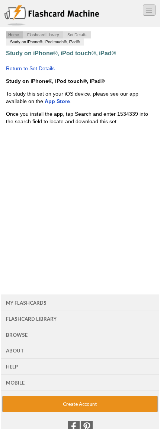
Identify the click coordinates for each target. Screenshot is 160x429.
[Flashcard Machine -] (51, 15)
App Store (57, 101)
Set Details (77, 34)
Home (13, 34)
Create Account (80, 404)
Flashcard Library (43, 34)
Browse (17, 335)
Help (12, 367)
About (15, 351)
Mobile (15, 383)
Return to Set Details (30, 68)
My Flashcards (26, 303)
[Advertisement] (80, 186)
